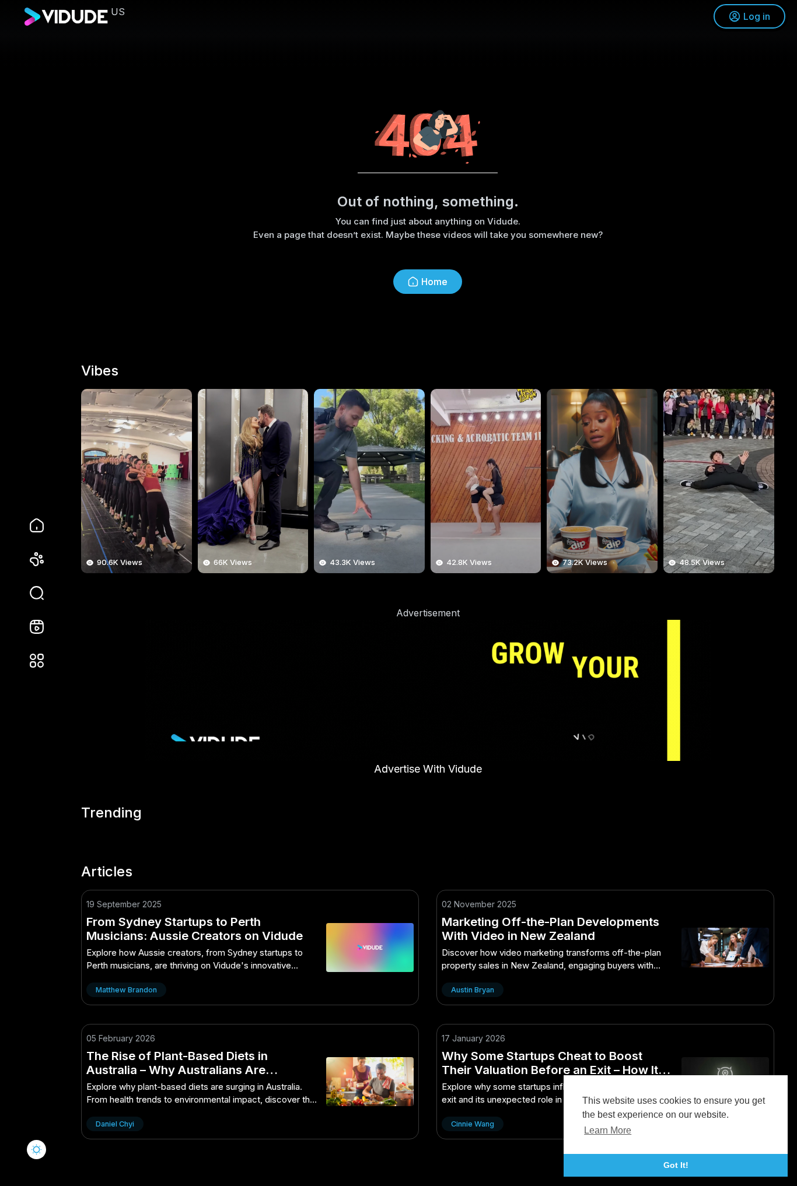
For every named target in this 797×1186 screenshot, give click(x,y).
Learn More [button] (607, 1130)
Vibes (99, 371)
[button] (29, 593)
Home (434, 281)
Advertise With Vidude (428, 769)
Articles (106, 872)
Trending (111, 813)
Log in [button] (756, 16)
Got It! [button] (675, 1165)
